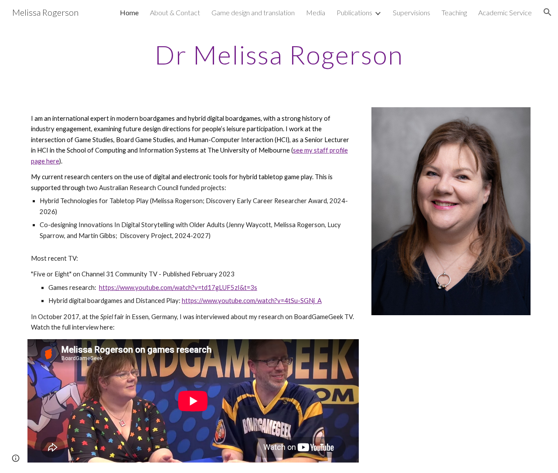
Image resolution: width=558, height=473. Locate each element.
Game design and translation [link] (253, 12)
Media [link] (315, 12)
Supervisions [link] (411, 12)
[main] (279, 54)
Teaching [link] (454, 12)
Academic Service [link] (505, 12)
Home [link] (129, 12)
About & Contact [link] (175, 12)
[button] (547, 12)
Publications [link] (354, 12)
